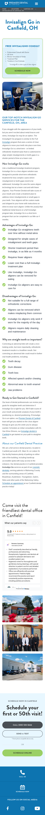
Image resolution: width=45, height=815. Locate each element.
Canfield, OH (28, 9)
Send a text (22, 733)
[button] (36, 3)
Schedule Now (22, 70)
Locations (15, 9)
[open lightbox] (22, 608)
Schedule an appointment (13, 483)
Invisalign (6, 142)
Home (4, 9)
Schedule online (22, 753)
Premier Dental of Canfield (29, 418)
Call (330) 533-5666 (22, 725)
